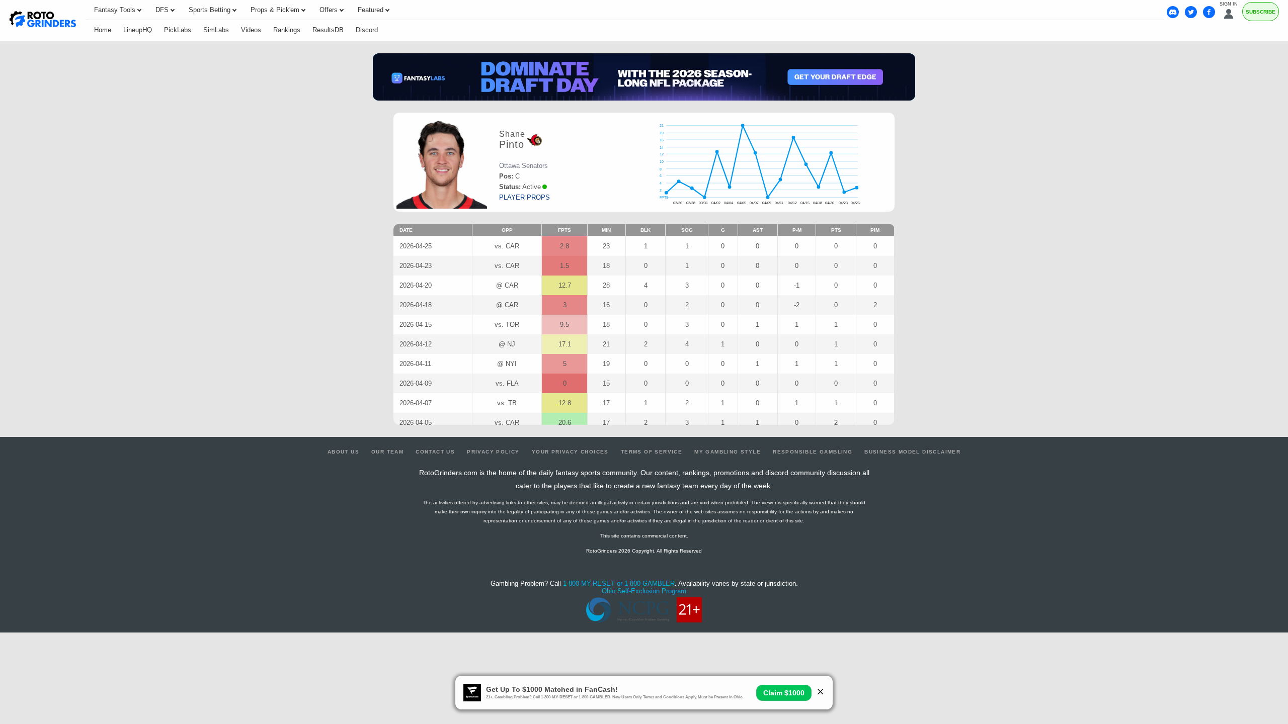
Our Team (387, 452)
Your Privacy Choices (570, 452)
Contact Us (435, 452)
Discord (367, 30)
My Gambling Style (727, 452)
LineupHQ (137, 30)
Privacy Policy (493, 452)
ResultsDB (328, 30)
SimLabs (216, 30)
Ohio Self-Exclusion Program (644, 591)
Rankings (286, 30)
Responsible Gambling (812, 452)
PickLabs (177, 30)
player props (524, 197)
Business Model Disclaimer (912, 452)
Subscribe (1260, 12)
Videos (251, 30)
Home (102, 30)
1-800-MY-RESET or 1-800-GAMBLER (619, 583)
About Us (343, 452)
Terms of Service (651, 452)
